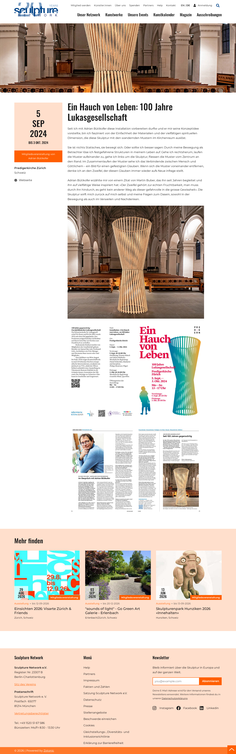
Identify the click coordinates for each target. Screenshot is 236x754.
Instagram (166, 708)
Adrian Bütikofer (38, 158)
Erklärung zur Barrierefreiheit (103, 743)
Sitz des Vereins (25, 684)
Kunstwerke (114, 14)
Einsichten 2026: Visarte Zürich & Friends (42, 611)
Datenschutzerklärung (174, 698)
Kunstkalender (164, 14)
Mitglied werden (81, 5)
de (188, 5)
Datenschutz (92, 699)
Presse (88, 706)
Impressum (91, 680)
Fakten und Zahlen (96, 686)
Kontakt (171, 5)
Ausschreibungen (209, 14)
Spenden (134, 5)
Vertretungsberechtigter (31, 713)
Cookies (89, 725)
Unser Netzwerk (88, 14)
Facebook (190, 708)
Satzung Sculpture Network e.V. (105, 693)
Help (160, 5)
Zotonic (49, 750)
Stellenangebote (95, 712)
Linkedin (213, 708)
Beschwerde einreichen (99, 719)
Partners (148, 5)
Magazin (186, 14)
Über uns (120, 5)
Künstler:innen (102, 5)
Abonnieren (210, 681)
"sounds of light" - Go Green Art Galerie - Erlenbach (112, 611)
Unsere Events (138, 14)
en (182, 5)
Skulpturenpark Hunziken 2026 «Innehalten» (183, 611)
